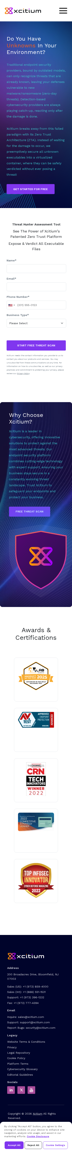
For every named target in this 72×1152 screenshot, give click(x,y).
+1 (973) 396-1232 (32, 997)
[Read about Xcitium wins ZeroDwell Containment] (36, 880)
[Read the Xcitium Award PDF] (36, 822)
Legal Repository (18, 1052)
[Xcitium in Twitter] (21, 1090)
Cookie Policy (16, 1058)
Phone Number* (18, 296)
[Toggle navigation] (63, 10)
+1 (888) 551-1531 (34, 992)
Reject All (33, 1145)
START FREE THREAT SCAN (36, 345)
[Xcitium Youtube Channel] (31, 1090)
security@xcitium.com (40, 1027)
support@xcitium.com (35, 1022)
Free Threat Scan (29, 511)
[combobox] (11, 305)
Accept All (14, 1145)
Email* (11, 278)
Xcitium (37, 1113)
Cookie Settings (55, 1145)
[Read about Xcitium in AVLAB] (36, 676)
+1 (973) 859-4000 (35, 986)
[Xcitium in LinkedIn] (11, 1090)
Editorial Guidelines (20, 1074)
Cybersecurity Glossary (22, 1069)
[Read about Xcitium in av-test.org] (36, 720)
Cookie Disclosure (38, 1136)
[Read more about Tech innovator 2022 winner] (36, 779)
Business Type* (18, 315)
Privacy (12, 1047)
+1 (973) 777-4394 (26, 1003)
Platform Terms (17, 1063)
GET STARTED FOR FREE (30, 189)
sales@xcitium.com (31, 1016)
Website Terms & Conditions (26, 1041)
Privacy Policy (23, 373)
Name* (11, 260)
